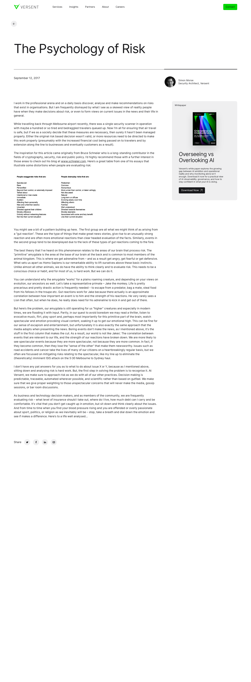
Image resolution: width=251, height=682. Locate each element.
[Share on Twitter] (27, 442)
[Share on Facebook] (36, 442)
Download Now (190, 190)
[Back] (14, 24)
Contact (230, 6)
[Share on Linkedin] (45, 442)
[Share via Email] (54, 442)
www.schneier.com (73, 161)
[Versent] (26, 6)
